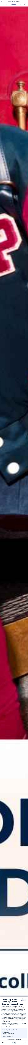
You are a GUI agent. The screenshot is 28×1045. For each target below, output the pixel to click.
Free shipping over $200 (14, 1)
